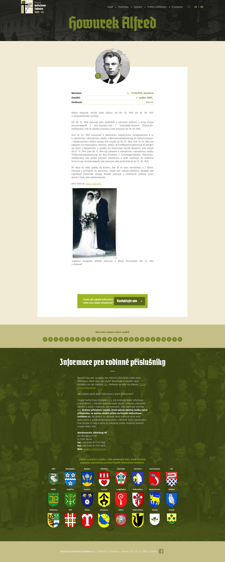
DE (202, 7)
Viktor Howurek (93, 183)
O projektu (177, 7)
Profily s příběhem (156, 7)
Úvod (110, 7)
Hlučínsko (123, 7)
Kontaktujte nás (127, 301)
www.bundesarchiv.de (94, 449)
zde (105, 384)
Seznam (138, 7)
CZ (195, 7)
